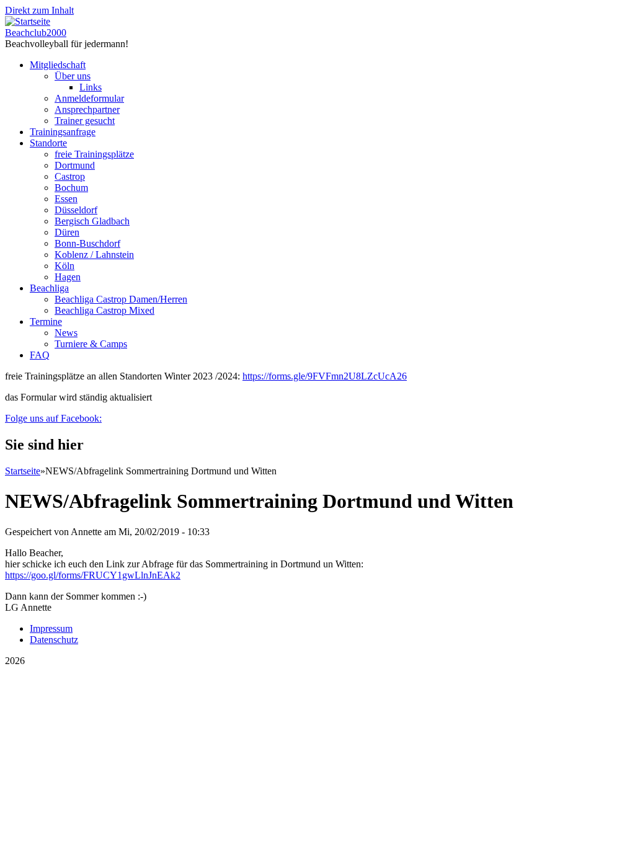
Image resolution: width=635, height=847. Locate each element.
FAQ (40, 355)
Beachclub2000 (35, 32)
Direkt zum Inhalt (39, 10)
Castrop (70, 176)
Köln (64, 265)
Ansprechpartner (87, 109)
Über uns (73, 76)
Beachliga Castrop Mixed (104, 310)
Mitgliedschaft (58, 65)
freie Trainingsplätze (94, 154)
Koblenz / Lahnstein (94, 254)
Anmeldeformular (89, 98)
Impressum (51, 628)
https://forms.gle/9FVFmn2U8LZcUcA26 (324, 376)
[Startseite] (27, 21)
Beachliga (49, 288)
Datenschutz (54, 639)
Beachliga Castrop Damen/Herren (121, 299)
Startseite (22, 471)
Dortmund (75, 165)
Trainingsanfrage (62, 131)
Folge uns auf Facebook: (53, 418)
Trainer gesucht (85, 120)
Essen (66, 198)
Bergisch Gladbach (92, 221)
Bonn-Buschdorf (87, 243)
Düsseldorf (76, 210)
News (66, 332)
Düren (67, 232)
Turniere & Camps (91, 344)
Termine (46, 321)
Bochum (71, 187)
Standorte (48, 143)
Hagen (68, 277)
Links (90, 87)
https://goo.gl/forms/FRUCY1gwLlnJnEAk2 (92, 575)
